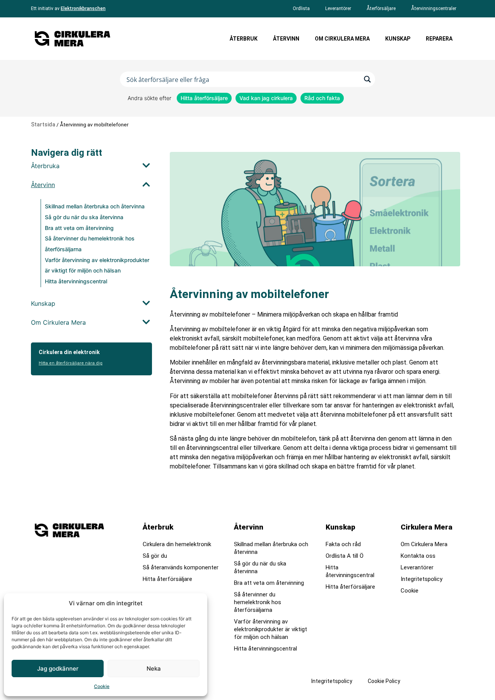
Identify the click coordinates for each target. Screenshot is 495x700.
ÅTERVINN (286, 39)
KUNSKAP (397, 39)
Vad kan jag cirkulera (266, 98)
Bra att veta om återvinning (79, 228)
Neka (154, 668)
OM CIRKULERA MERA (342, 39)
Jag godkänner (58, 668)
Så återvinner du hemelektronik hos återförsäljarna (257, 602)
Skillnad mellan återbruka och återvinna (95, 206)
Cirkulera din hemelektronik (177, 544)
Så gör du (155, 555)
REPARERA (439, 39)
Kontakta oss (418, 555)
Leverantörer (417, 567)
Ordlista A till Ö (345, 555)
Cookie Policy (384, 681)
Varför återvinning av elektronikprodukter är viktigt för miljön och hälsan (270, 629)
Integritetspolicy (421, 579)
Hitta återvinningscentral (76, 281)
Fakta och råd (343, 544)
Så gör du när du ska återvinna (84, 217)
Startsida (43, 124)
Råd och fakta (322, 98)
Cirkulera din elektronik (69, 352)
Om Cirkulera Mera (424, 544)
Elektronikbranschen (83, 8)
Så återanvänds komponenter (180, 567)
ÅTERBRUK (244, 39)
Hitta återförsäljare (204, 98)
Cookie (101, 686)
